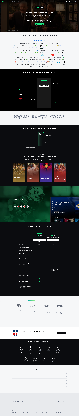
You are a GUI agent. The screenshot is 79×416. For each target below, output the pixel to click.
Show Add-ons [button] (39, 292)
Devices (18, 1)
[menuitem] (9, 1)
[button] (77, 31)
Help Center (41, 371)
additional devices (46, 343)
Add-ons (13, 1)
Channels (8, 1)
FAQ (21, 1)
